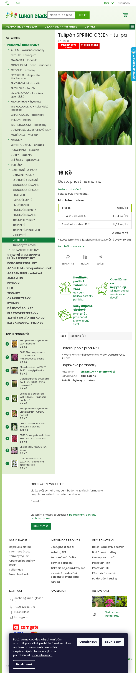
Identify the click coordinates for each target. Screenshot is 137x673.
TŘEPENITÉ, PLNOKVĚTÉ (26, 230)
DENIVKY (13, 283)
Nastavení (24, 664)
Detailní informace (70, 246)
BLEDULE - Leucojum (23, 55)
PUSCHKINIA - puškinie (25, 150)
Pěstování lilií (100, 568)
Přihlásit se (41, 526)
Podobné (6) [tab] (78, 336)
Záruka (55, 582)
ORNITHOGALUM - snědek (27, 145)
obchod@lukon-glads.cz (28, 599)
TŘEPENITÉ (19, 225)
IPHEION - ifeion (21, 120)
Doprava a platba (20, 547)
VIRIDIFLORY (20, 240)
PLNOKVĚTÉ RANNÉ (24, 215)
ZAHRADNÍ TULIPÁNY (24, 170)
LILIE (10, 288)
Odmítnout (88, 642)
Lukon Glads (21, 612)
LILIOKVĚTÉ (19, 195)
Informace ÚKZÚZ (20, 551)
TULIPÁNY (17, 165)
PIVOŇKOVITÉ (21, 205)
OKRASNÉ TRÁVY (19, 298)
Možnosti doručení (69, 189)
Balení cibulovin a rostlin (108, 547)
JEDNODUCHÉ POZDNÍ (26, 190)
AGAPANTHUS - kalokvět (24, 273)
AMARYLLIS (15, 278)
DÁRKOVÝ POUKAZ (20, 308)
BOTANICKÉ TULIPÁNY (25, 250)
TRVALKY (13, 293)
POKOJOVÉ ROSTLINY (22, 263)
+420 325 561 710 (24, 607)
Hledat (82, 15)
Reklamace (16, 569)
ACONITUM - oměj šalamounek (29, 268)
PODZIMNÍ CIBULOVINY (23, 45)
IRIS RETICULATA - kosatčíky (28, 125)
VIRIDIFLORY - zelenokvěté (97, 371)
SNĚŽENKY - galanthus (25, 160)
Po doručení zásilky (63, 557)
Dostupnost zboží (62, 547)
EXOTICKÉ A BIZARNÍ (25, 180)
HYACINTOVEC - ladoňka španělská (27, 94)
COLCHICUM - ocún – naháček (31, 65)
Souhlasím (113, 642)
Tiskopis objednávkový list (68, 568)
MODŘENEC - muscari (24, 135)
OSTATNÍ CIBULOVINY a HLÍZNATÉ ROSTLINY (23, 256)
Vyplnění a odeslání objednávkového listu (65, 575)
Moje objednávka (19, 574)
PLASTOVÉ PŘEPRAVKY (22, 313)
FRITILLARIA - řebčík (23, 88)
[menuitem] (21, 27)
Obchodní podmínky (22, 560)
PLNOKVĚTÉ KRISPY (24, 210)
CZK (107, 3)
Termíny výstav (19, 556)
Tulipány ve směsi (24, 245)
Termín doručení (62, 563)
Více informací (42, 655)
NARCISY (16, 140)
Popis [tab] (63, 336)
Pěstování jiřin (101, 563)
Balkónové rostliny (104, 552)
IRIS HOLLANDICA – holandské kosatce (30, 108)
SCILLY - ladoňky (21, 155)
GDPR (12, 565)
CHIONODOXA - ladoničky (27, 115)
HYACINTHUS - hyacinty (26, 101)
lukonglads (21, 617)
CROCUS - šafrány (23, 70)
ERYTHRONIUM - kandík (25, 83)
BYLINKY (13, 303)
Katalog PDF (58, 552)
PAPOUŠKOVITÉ (22, 200)
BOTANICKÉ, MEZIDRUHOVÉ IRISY (31, 130)
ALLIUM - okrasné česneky (27, 50)
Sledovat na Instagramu (112, 613)
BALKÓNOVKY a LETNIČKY (25, 323)
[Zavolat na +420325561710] (11, 3)
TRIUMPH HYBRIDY (24, 220)
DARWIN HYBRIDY (23, 175)
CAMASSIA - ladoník (24, 60)
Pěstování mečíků (104, 573)
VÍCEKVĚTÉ (19, 235)
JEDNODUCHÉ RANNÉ (26, 185)
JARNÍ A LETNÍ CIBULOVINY (25, 318)
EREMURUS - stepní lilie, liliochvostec (25, 76)
